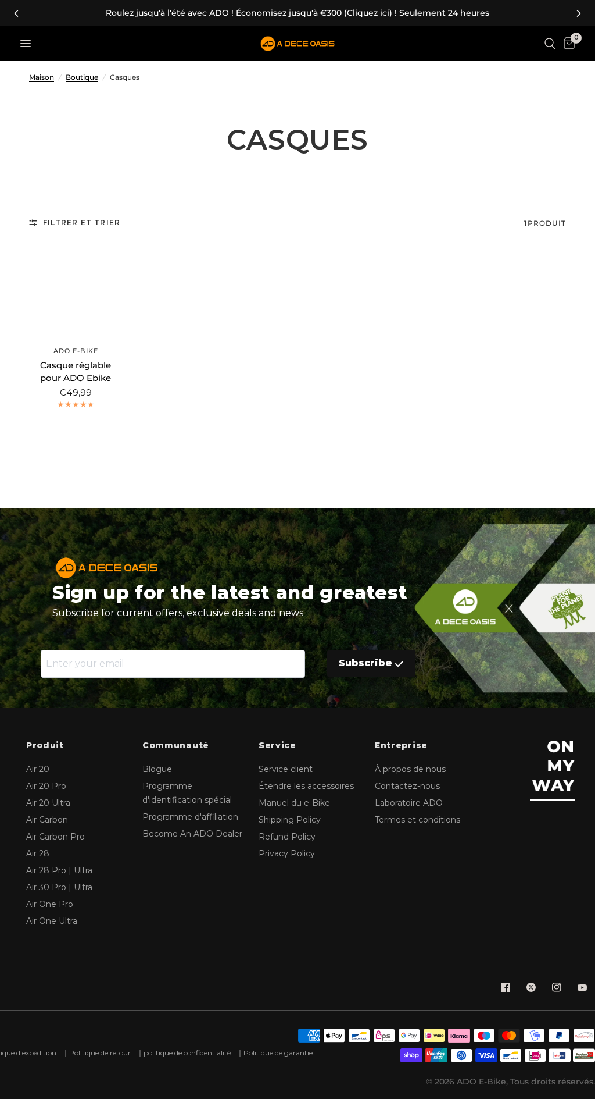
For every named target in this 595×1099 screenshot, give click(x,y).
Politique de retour (100, 1052)
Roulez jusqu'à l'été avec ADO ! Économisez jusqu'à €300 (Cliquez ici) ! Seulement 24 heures (297, 13)
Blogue (157, 769)
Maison (41, 77)
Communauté (175, 746)
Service (277, 746)
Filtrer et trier (81, 222)
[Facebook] (505, 987)
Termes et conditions (417, 820)
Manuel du (294, 803)
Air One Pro (49, 904)
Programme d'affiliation (190, 817)
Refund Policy (287, 836)
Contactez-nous (407, 786)
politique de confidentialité (187, 1052)
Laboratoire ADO (409, 803)
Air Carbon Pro (55, 836)
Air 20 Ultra (48, 803)
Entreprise (401, 746)
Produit (45, 746)
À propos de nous (410, 769)
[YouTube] (582, 987)
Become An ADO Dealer (192, 833)
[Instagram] (556, 987)
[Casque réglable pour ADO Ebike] (76, 289)
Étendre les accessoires (306, 786)
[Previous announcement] (16, 13)
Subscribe (365, 662)
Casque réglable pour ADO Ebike (75, 372)
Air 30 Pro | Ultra (59, 887)
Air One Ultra (51, 921)
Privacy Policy (287, 853)
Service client (286, 769)
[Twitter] (531, 987)
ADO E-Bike (75, 351)
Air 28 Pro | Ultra (59, 870)
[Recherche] (550, 43)
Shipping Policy (290, 820)
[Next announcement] (578, 13)
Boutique (82, 77)
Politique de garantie (278, 1052)
